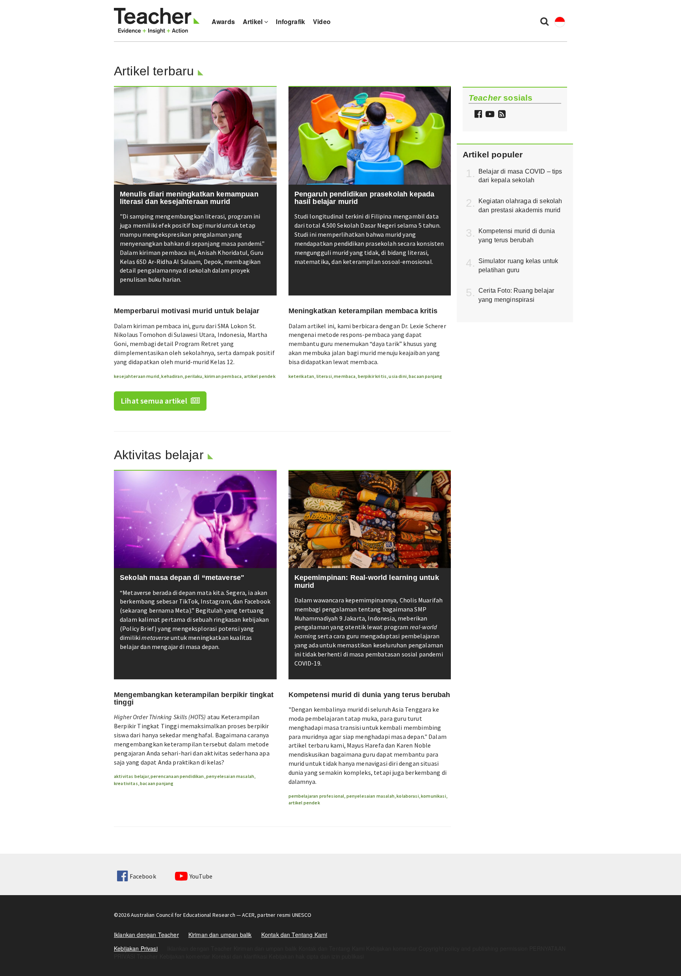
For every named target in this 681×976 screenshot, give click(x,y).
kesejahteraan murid (136, 376)
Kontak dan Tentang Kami (294, 935)
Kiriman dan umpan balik (220, 935)
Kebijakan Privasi (136, 948)
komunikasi (433, 796)
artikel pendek (259, 376)
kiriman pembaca (223, 376)
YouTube (201, 876)
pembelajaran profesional (316, 796)
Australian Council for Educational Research (183, 914)
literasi (324, 376)
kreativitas (126, 783)
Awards (223, 21)
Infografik (290, 21)
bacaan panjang (425, 376)
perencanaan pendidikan (177, 776)
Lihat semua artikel (155, 401)
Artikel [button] (253, 21)
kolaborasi (407, 796)
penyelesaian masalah (230, 776)
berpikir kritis (372, 376)
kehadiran (171, 376)
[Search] (544, 21)
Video (322, 21)
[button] (501, 114)
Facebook (143, 876)
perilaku (193, 376)
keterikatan (301, 376)
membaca (344, 376)
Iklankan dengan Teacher (146, 935)
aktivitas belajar (131, 776)
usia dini (397, 376)
